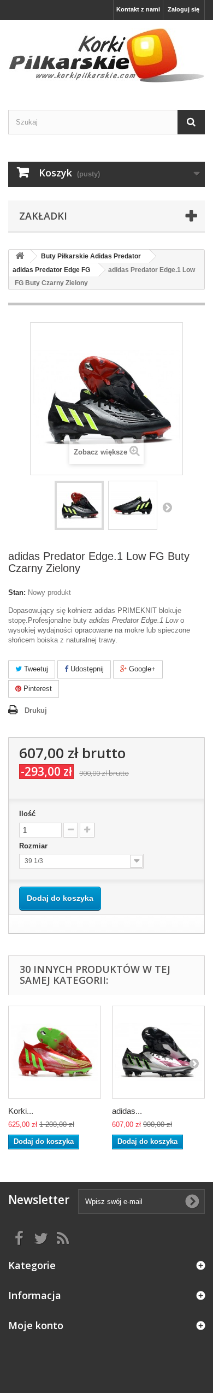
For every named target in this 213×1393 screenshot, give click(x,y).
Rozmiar (34, 846)
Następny (167, 506)
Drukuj (36, 710)
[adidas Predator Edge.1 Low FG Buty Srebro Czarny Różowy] (158, 1052)
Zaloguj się (183, 9)
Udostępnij (86, 669)
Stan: (17, 592)
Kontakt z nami (138, 9)
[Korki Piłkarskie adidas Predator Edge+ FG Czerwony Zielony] (54, 1052)
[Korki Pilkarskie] (106, 55)
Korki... (20, 1110)
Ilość (27, 814)
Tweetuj (35, 669)
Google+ (141, 669)
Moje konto (35, 1325)
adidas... (127, 1110)
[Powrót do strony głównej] (19, 256)
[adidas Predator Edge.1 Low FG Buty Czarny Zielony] (79, 505)
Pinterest (36, 688)
